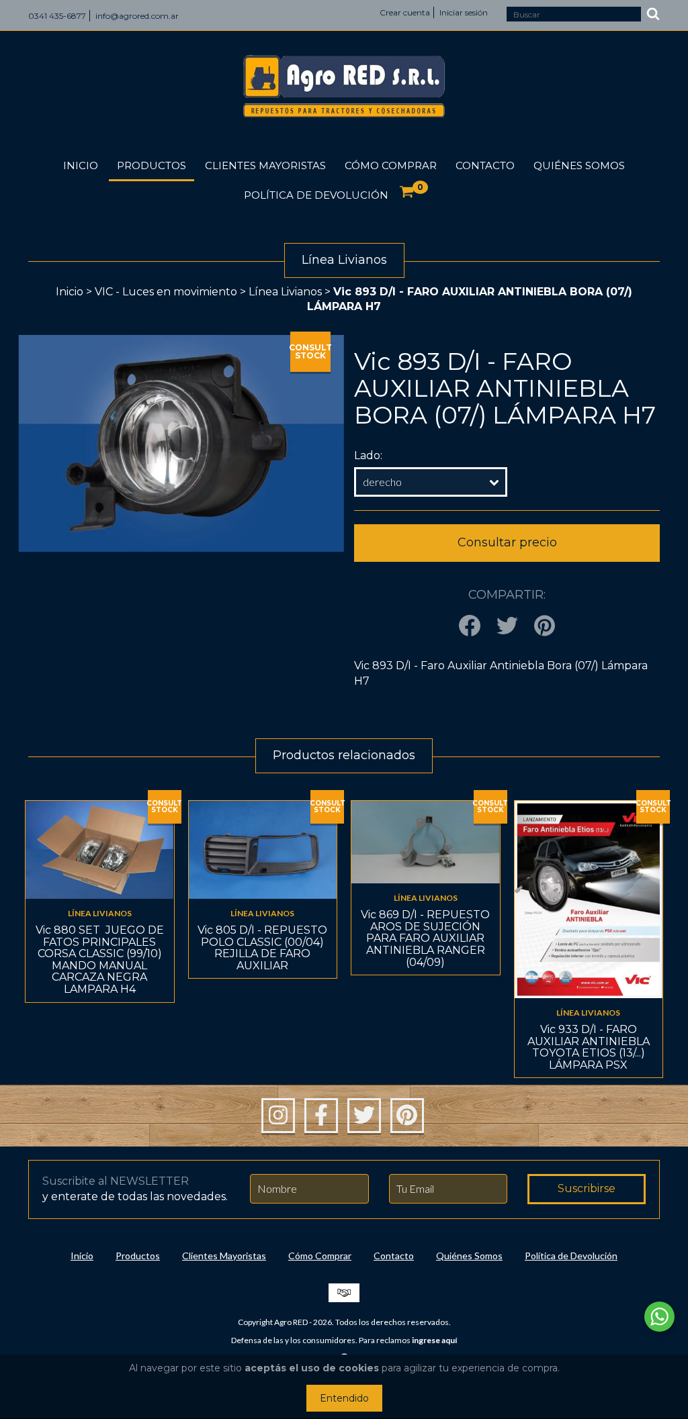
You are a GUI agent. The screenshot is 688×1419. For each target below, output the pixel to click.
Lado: (368, 455)
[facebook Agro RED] (321, 1115)
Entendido (344, 1398)
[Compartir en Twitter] (507, 626)
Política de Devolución (316, 195)
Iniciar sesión (463, 12)
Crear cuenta (405, 12)
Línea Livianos (285, 291)
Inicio (80, 165)
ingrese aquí (434, 1340)
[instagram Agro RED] (278, 1115)
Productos (151, 165)
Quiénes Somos (579, 165)
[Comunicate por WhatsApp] (659, 1317)
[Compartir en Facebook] (469, 626)
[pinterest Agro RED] (407, 1115)
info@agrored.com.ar (137, 16)
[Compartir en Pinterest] (544, 626)
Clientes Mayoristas (265, 165)
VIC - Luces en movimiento (166, 291)
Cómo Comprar (391, 165)
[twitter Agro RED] (364, 1115)
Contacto (485, 165)
